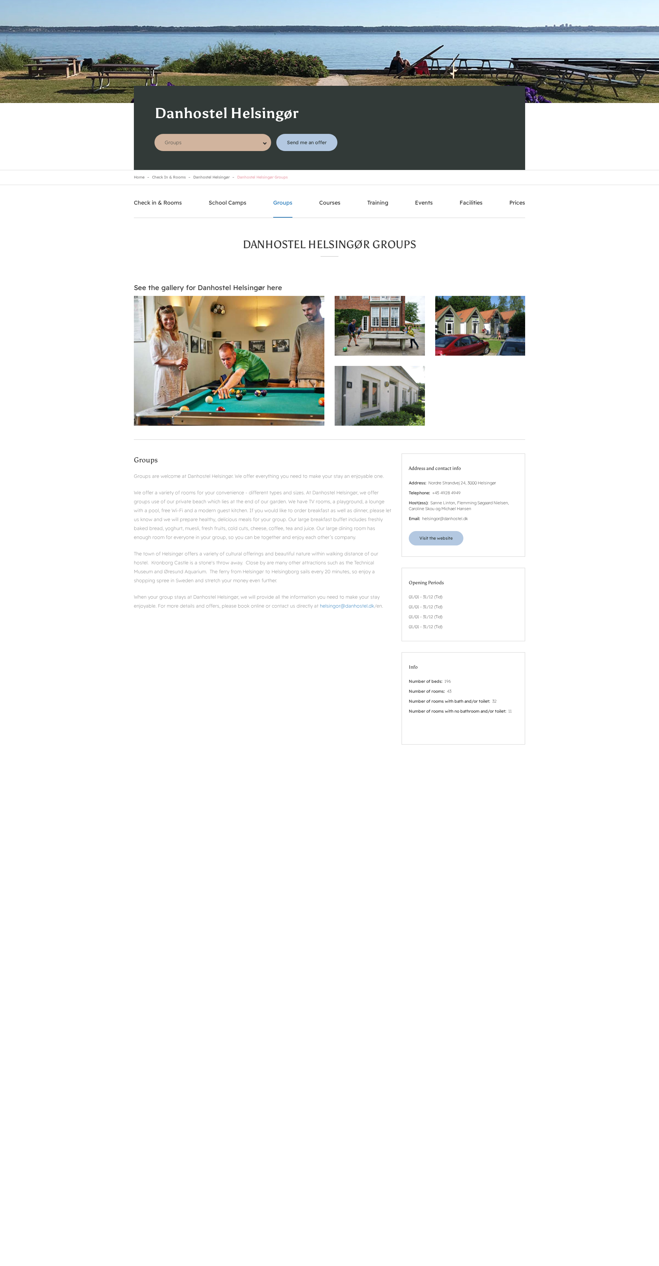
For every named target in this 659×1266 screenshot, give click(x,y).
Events (424, 202)
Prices (517, 202)
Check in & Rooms (169, 177)
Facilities (471, 202)
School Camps (227, 202)
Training (377, 202)
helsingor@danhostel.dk (347, 606)
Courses (329, 202)
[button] (229, 361)
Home (139, 177)
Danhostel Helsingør (211, 177)
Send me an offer (307, 142)
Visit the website (436, 538)
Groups (282, 202)
